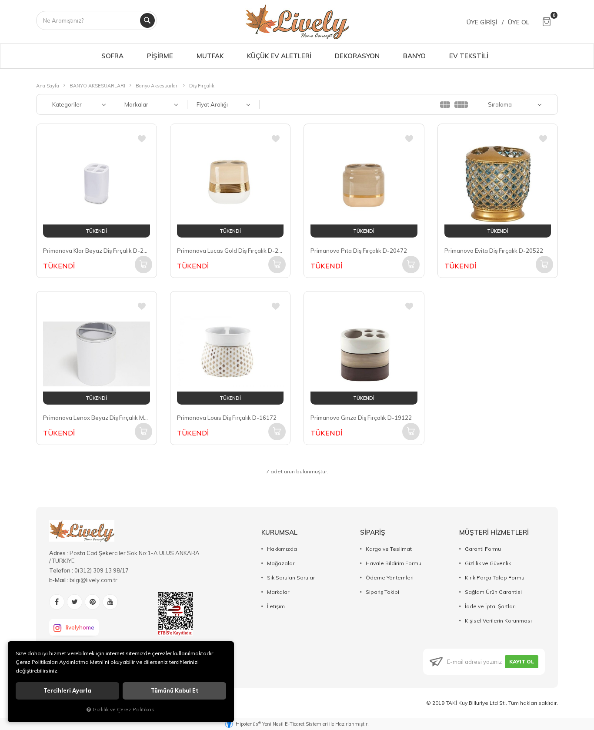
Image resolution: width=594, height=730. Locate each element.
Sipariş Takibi (382, 592)
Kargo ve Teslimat (389, 549)
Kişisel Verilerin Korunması (498, 620)
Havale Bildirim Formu (393, 563)
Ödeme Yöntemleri (390, 577)
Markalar (278, 592)
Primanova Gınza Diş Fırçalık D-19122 (361, 417)
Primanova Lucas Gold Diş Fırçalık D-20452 (230, 250)
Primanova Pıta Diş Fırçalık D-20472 (358, 250)
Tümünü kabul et (174, 690)
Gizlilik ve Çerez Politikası (124, 709)
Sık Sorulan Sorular (291, 577)
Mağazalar (280, 563)
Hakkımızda (282, 549)
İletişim (276, 606)
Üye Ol (518, 22)
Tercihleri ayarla (67, 690)
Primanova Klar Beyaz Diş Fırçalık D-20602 (96, 250)
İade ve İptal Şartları (490, 606)
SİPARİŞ (372, 532)
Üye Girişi (482, 22)
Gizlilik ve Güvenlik (488, 563)
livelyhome (80, 627)
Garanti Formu (483, 549)
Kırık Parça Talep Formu (494, 577)
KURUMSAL (279, 532)
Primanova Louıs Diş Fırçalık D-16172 (227, 417)
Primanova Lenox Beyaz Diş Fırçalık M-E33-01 (96, 417)
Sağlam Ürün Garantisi (493, 592)
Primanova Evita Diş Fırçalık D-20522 (493, 250)
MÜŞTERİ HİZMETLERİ (494, 532)
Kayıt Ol (521, 661)
